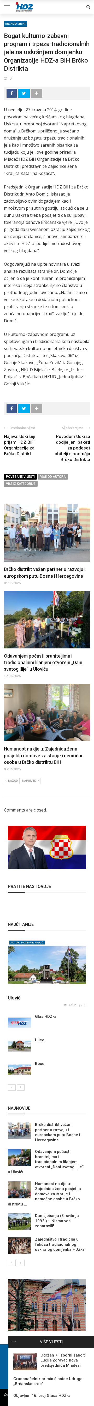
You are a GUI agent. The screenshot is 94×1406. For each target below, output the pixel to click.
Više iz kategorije (21, 484)
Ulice (39, 1040)
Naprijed (29, 780)
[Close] (14, 1342)
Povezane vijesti (20, 477)
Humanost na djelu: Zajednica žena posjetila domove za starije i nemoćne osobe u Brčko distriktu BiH (44, 755)
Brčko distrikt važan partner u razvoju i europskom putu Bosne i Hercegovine (57, 1132)
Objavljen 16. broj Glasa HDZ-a (41, 1395)
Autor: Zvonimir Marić (26, 942)
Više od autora (53, 477)
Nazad (13, 780)
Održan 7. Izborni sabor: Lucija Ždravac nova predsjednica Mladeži (62, 1360)
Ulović (14, 998)
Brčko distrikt (15, 23)
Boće (39, 1063)
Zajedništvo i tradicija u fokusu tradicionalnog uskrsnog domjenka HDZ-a (60, 1244)
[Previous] (12, 1087)
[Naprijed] (21, 1087)
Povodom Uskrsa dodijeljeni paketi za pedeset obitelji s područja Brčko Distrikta (72, 448)
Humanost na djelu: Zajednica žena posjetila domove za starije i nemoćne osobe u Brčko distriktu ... (44, 1194)
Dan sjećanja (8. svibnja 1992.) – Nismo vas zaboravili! (57, 1220)
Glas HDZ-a (45, 1016)
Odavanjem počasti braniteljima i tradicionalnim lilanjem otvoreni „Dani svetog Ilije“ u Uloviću (43, 662)
